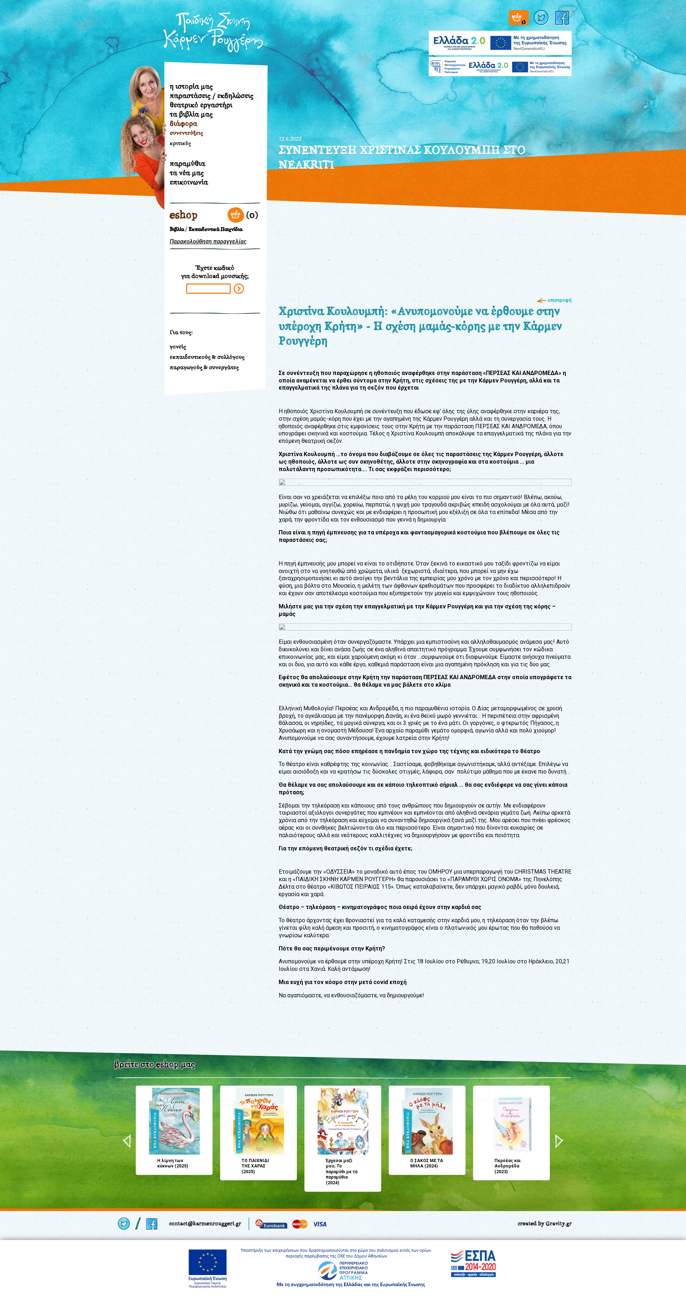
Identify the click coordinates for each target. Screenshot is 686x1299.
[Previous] (127, 1141)
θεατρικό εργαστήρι (201, 104)
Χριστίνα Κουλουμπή (140, 167)
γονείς (178, 346)
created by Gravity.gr (545, 1223)
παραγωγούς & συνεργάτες (204, 367)
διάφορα (183, 123)
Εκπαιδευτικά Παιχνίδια (215, 229)
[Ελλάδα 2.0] (500, 38)
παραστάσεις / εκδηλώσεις (211, 95)
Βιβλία (177, 229)
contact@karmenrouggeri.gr (205, 1223)
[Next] (559, 1141)
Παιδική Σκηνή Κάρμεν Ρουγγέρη (213, 32)
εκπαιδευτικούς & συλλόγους (207, 357)
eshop (184, 214)
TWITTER (542, 17)
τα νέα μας (187, 172)
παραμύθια (187, 163)
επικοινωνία (189, 182)
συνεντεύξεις (186, 132)
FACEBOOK (563, 17)
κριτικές (180, 143)
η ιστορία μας (191, 86)
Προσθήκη (144, 1093)
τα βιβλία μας (191, 114)
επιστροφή (560, 300)
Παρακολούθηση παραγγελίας (208, 241)
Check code (239, 288)
